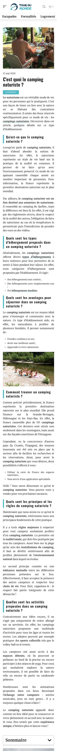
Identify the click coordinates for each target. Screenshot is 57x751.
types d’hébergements (36, 257)
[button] (50, 740)
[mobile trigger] (5, 6)
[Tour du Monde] (21, 6)
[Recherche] (44, 6)
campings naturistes (16, 121)
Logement (11, 92)
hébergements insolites (24, 290)
